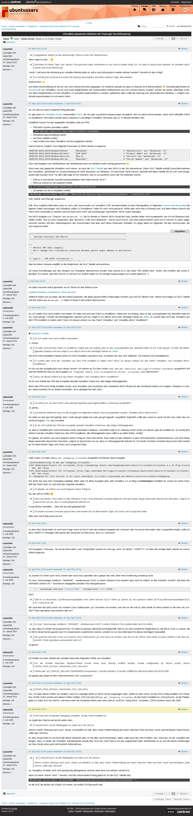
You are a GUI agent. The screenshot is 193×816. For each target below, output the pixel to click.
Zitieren (184, 49)
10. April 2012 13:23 (37, 307)
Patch (79, 114)
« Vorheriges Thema (162, 799)
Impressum (99, 811)
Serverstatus (110, 811)
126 (12, 322)
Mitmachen (185, 6)
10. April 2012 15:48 (37, 543)
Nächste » (184, 38)
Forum (144, 6)
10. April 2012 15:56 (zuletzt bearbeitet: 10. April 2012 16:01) (54, 569)
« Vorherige (158, 38)
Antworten (10, 42)
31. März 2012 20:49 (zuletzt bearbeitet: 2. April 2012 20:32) (54, 103)
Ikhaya (163, 6)
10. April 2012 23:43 (37, 709)
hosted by (6, 2)
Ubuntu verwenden (17, 26)
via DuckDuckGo (184, 26)
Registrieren (186, 2)
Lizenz (71, 811)
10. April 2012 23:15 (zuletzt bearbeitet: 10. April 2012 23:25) (54, 683)
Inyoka (14, 809)
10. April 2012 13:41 (37, 397)
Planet (173, 6)
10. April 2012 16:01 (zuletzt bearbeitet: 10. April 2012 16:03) (54, 618)
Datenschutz (88, 811)
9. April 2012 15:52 (36, 281)
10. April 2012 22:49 (37, 652)
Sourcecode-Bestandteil (174, 205)
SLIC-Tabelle (97, 168)
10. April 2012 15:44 (37, 523)
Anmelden (174, 2)
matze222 (8, 307)
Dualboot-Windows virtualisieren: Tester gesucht (52, 292)
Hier (48, 420)
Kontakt (78, 811)
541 (12, 66)
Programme (32, 26)
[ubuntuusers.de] (20, 13)
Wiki (154, 6)
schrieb (45, 333)
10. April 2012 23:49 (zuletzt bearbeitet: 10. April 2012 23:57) (54, 751)
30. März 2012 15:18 (37, 49)
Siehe (146, 317)
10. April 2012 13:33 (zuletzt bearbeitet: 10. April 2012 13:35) (54, 327)
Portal (134, 6)
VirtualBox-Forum (54, 114)
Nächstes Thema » (182, 799)
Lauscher (8, 49)
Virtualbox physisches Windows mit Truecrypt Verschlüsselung (66, 803)
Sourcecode (34, 90)
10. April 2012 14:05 (37, 452)
